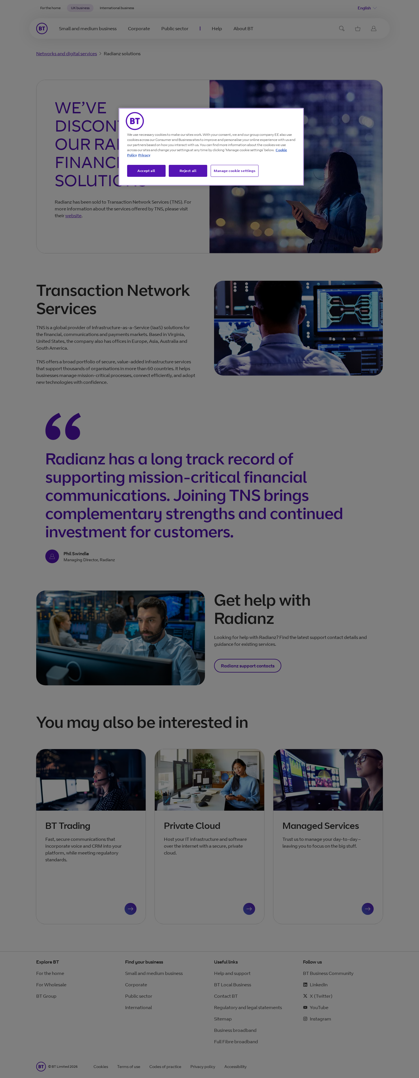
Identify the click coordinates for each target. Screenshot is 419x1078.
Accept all (146, 171)
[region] (211, 147)
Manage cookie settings (234, 171)
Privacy (144, 155)
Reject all (188, 171)
